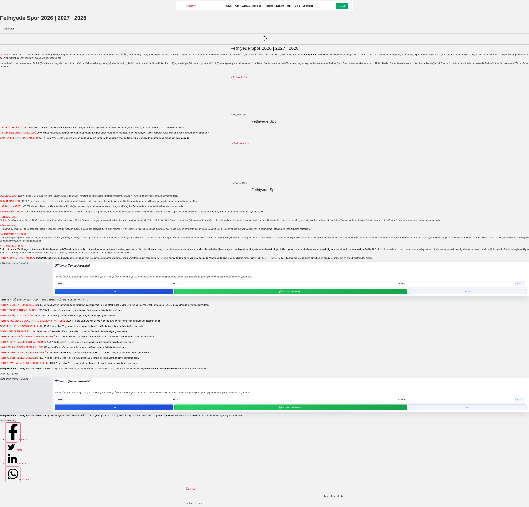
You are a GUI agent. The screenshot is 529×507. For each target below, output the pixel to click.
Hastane (256, 6)
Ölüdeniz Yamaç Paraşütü (72, 265)
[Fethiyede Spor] (264, 94)
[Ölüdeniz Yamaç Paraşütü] (26, 279)
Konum (280, 6)
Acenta (246, 6)
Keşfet (342, 6)
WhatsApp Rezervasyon (292, 291)
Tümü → (520, 284)
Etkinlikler (308, 6)
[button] (525, 29)
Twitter (16, 450)
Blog (297, 6)
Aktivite (229, 6)
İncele (113, 291)
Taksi (289, 6)
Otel (237, 6)
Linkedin (18, 463)
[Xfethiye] (191, 6)
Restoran (268, 6)
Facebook (19, 439)
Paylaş (467, 291)
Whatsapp (19, 479)
